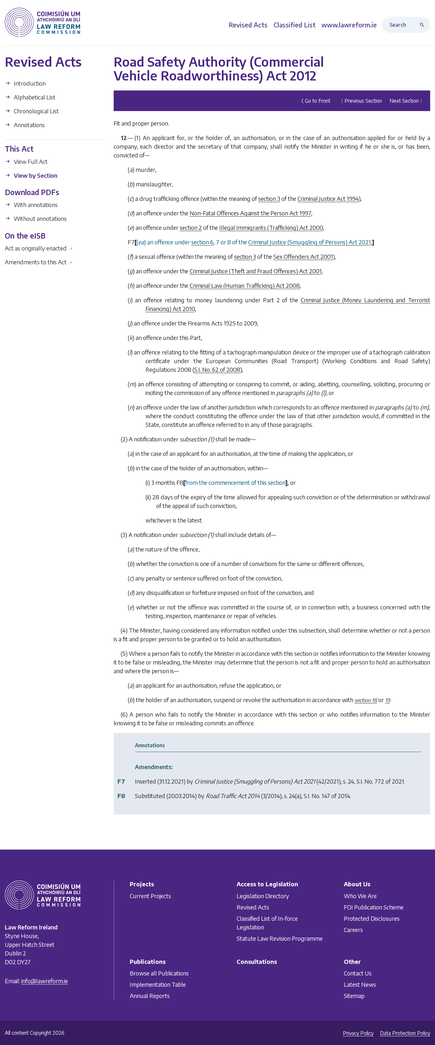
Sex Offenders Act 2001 (303, 256)
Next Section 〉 (407, 100)
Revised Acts (253, 907)
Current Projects (150, 895)
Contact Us (358, 973)
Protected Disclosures (372, 918)
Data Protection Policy (405, 1033)
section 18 (366, 700)
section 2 (191, 227)
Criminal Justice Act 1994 (328, 198)
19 (387, 700)
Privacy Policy (358, 1033)
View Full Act (30, 161)
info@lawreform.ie (44, 980)
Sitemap (354, 995)
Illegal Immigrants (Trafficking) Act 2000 (271, 227)
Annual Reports (150, 995)
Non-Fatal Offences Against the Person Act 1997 (250, 212)
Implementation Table (158, 984)
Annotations (29, 124)
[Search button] (423, 25)
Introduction (29, 83)
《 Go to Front (314, 100)
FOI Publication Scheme (373, 907)
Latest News (360, 984)
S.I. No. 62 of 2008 (217, 369)
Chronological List (36, 111)
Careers (353, 929)
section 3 (269, 198)
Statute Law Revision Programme (280, 938)
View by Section (35, 175)
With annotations (35, 204)
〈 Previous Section (360, 100)
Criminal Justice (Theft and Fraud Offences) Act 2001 (256, 270)
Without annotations (40, 218)
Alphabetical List (34, 97)
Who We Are (360, 895)
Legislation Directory (263, 895)
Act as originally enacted (39, 248)
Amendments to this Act (39, 262)
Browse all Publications (159, 973)
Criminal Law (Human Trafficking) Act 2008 (245, 285)
